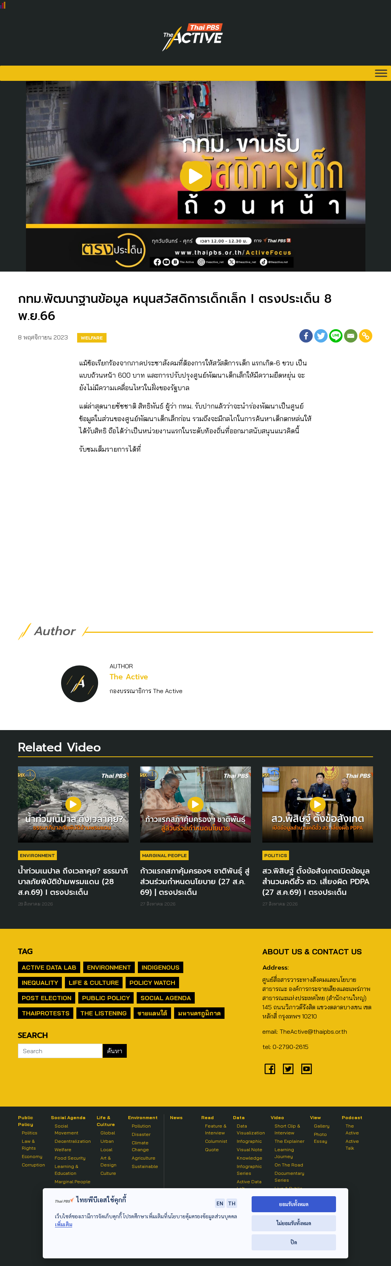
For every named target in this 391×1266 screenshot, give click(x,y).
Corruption (33, 1165)
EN (220, 1203)
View (315, 1117)
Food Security (70, 1158)
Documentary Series (289, 1176)
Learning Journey (284, 1153)
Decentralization (73, 1141)
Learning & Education (66, 1169)
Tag (25, 951)
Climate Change (140, 1146)
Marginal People (164, 855)
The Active (129, 676)
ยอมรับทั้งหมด (294, 1204)
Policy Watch (152, 982)
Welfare (92, 338)
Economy (32, 1156)
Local (106, 1149)
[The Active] (192, 37)
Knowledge (249, 1158)
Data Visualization (251, 1129)
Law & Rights (29, 1144)
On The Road (289, 1165)
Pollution (141, 1126)
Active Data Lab (49, 967)
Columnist (216, 1141)
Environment (37, 855)
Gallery (322, 1126)
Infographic (249, 1141)
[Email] (350, 336)
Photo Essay (320, 1137)
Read (207, 1117)
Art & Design (108, 1161)
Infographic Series (249, 1169)
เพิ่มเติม (63, 1224)
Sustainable (145, 1166)
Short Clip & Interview (287, 1129)
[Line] (336, 336)
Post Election (46, 998)
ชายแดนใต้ (152, 1013)
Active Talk (352, 1144)
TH (232, 1203)
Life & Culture (94, 982)
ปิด (294, 1242)
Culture (108, 1173)
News (176, 1117)
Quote (212, 1149)
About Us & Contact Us (312, 951)
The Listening (103, 1013)
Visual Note (249, 1149)
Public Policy (106, 998)
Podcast (352, 1117)
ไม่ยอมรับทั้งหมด (293, 1223)
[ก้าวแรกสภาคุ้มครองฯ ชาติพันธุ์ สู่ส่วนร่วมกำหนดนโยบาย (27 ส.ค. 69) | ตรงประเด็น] (195, 808)
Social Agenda (166, 998)
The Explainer (289, 1141)
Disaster (141, 1134)
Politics (275, 855)
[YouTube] (306, 1068)
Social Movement (66, 1129)
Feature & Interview (215, 1129)
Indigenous (160, 967)
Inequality (40, 982)
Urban (107, 1141)
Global (107, 1133)
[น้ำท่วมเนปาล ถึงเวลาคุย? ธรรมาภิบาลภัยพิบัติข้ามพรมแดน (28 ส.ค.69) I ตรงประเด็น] (73, 808)
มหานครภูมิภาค (199, 1013)
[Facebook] (306, 336)
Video (277, 1117)
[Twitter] (321, 336)
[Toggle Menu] (381, 73)
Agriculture (143, 1158)
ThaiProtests (45, 1013)
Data (239, 1117)
